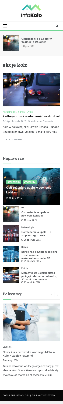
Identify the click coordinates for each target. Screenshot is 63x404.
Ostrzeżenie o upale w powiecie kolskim (36, 40)
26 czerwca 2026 (32, 240)
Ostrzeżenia (14, 182)
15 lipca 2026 (30, 220)
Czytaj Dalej (11, 139)
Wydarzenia (30, 182)
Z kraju (21, 111)
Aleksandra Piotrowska (42, 121)
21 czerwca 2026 (32, 261)
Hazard (24, 247)
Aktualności (9, 111)
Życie (30, 111)
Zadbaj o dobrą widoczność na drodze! (31, 116)
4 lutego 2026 (12, 360)
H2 (22, 207)
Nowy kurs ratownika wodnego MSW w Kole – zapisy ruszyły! (29, 353)
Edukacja (7, 347)
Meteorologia (27, 227)
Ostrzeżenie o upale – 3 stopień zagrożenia (36, 233)
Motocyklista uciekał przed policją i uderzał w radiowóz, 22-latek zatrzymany (39, 276)
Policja (24, 268)
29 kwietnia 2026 (32, 282)
